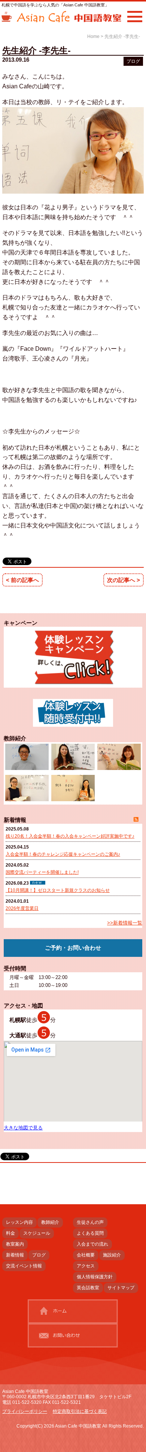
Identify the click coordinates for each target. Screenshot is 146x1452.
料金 (10, 1233)
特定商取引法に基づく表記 (80, 1411)
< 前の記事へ (22, 580)
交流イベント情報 (24, 1266)
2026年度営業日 (22, 908)
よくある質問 (90, 1233)
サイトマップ (120, 1287)
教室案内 (15, 1244)
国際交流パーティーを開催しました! (42, 872)
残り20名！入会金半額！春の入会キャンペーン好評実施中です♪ (70, 836)
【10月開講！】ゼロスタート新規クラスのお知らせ (58, 890)
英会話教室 (88, 1287)
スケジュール (36, 1233)
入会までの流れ (92, 1244)
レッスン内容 (19, 1222)
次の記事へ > (123, 580)
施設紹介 (112, 1255)
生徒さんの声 (90, 1222)
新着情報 (15, 1255)
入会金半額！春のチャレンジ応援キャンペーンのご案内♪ (63, 854)
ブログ (133, 61)
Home (93, 36)
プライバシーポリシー (24, 1411)
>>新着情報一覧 (124, 923)
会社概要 (86, 1255)
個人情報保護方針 (95, 1276)
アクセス (86, 1266)
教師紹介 (50, 1222)
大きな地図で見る (23, 1128)
